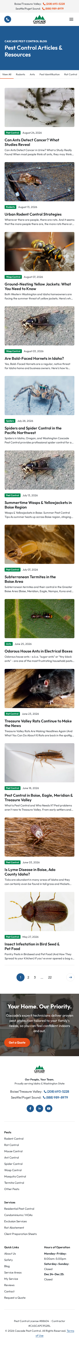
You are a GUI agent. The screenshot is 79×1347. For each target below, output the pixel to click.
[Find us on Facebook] (30, 1108)
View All (6, 74)
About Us (10, 1253)
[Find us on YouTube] (48, 1108)
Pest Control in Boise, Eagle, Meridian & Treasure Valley (39, 797)
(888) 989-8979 (54, 8)
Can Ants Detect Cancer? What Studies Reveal (32, 142)
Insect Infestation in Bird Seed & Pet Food (32, 946)
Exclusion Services (15, 1221)
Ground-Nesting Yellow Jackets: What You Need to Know (38, 286)
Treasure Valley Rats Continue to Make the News (38, 723)
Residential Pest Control (19, 1208)
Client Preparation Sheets (20, 1234)
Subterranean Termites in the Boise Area (30, 579)
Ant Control (11, 1157)
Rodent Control (13, 1138)
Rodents (20, 74)
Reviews (9, 1285)
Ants (32, 74)
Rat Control (11, 1145)
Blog (7, 1266)
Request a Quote (15, 1297)
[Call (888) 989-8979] (7, 19)
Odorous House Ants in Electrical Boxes (38, 651)
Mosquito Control (15, 1176)
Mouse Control (13, 1151)
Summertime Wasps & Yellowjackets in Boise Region (38, 504)
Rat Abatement (14, 1227)
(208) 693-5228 (55, 4)
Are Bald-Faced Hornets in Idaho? (34, 358)
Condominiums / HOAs (18, 1215)
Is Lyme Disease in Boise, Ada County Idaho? (30, 871)
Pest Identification (50, 74)
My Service (11, 1279)
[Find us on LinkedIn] (39, 1108)
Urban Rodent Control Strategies (33, 214)
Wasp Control (12, 1170)
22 (50, 977)
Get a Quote (17, 1042)
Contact (9, 1291)
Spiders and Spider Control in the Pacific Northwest (33, 430)
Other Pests (11, 1189)
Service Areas (12, 1272)
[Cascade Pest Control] (39, 19)
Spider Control (13, 1164)
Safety (8, 1260)
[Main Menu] (71, 19)
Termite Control (14, 1182)
